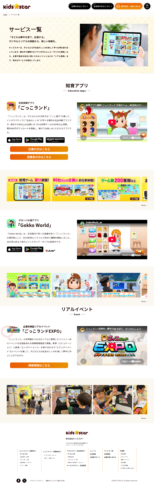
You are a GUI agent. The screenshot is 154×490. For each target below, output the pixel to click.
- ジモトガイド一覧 (72, 459)
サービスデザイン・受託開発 (76, 466)
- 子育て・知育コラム (49, 458)
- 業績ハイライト (125, 459)
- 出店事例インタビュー (25, 462)
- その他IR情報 (124, 465)
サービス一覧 (108, 451)
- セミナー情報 (23, 465)
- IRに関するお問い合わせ (127, 468)
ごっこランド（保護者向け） (52, 452)
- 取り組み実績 (23, 454)
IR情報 (122, 451)
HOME (5, 14)
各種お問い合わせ (110, 457)
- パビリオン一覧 (24, 459)
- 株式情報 (123, 462)
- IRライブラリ (124, 457)
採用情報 (107, 454)
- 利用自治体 (70, 457)
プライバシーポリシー (37, 481)
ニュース (93, 451)
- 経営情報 (123, 454)
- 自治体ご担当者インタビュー (75, 462)
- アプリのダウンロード (49, 455)
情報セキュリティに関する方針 (55, 481)
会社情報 (93, 454)
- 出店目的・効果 (24, 457)
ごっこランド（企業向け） (28, 451)
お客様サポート (95, 457)
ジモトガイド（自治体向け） (76, 451)
